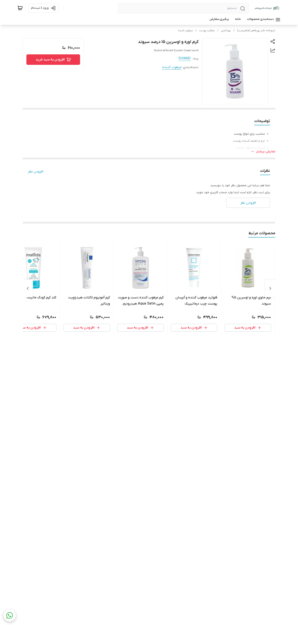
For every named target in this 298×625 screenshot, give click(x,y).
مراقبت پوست (207, 30)
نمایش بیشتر (265, 151)
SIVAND (184, 58)
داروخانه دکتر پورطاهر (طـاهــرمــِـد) (256, 30)
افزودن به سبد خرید (50, 59)
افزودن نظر (35, 171)
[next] (27, 288)
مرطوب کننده (185, 30)
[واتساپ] (9, 615)
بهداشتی (226, 30)
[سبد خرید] (20, 8)
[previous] (270, 288)
